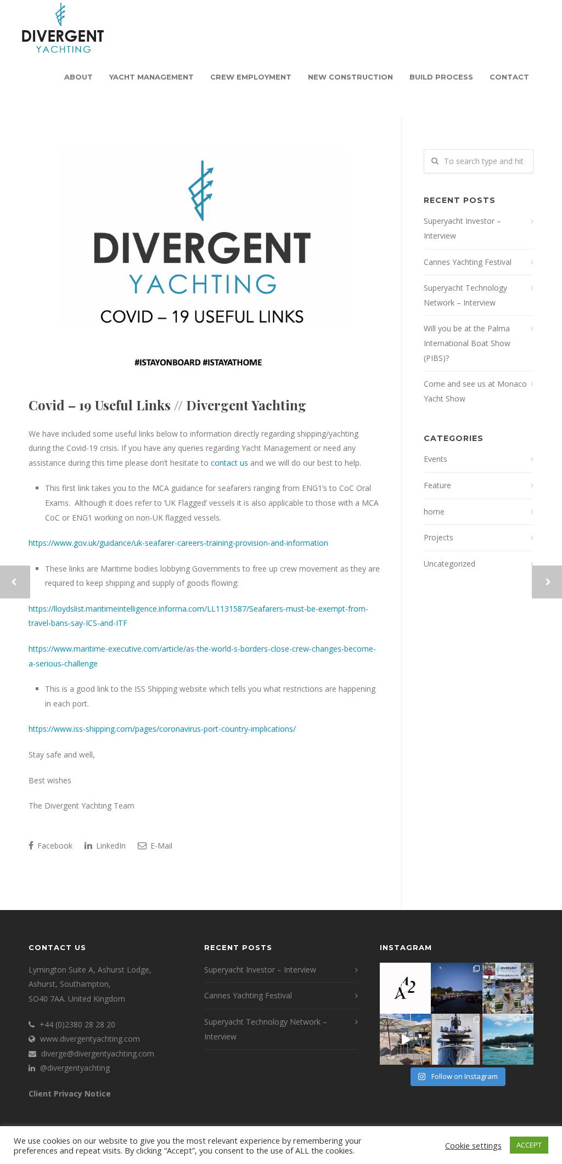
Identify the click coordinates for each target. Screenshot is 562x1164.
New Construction (350, 76)
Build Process (441, 76)
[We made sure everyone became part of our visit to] (507, 988)
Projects (438, 537)
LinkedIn (110, 845)
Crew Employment (250, 76)
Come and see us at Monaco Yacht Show (475, 391)
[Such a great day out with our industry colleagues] (456, 988)
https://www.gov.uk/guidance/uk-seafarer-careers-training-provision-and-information (178, 543)
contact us (229, 462)
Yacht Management (151, 76)
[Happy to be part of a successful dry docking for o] (405, 988)
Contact (509, 76)
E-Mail (160, 845)
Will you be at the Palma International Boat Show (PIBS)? (467, 343)
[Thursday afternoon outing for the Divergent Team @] (507, 1039)
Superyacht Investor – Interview (462, 228)
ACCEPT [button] (529, 1145)
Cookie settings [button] (473, 1145)
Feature (437, 485)
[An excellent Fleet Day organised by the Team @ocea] (405, 1039)
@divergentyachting (75, 1068)
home (434, 511)
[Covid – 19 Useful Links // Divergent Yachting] (204, 263)
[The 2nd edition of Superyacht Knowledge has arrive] (456, 1039)
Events (435, 459)
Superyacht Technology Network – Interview (465, 295)
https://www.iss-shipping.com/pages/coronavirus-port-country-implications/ (162, 729)
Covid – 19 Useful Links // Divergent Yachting (167, 405)
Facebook (53, 845)
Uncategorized (449, 563)
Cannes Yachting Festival (468, 262)
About (78, 76)
